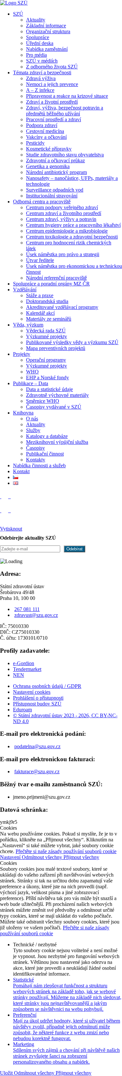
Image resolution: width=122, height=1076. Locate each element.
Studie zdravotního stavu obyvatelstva (65, 154)
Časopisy (35, 448)
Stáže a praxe (39, 295)
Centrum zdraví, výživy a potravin (61, 219)
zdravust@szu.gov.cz (36, 615)
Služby (33, 430)
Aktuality (35, 19)
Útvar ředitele (40, 260)
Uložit (7, 1073)
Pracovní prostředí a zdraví (53, 119)
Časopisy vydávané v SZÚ (53, 407)
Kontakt (21, 471)
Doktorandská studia (47, 301)
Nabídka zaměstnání (47, 49)
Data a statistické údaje (49, 389)
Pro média (36, 55)
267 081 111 (27, 609)
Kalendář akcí (40, 313)
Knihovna (23, 412)
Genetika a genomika (48, 166)
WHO (32, 371)
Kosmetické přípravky (49, 149)
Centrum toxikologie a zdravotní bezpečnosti (72, 237)
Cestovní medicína (45, 131)
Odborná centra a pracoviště (42, 201)
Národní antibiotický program (56, 172)
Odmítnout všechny (42, 857)
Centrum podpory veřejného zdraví (62, 207)
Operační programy (46, 360)
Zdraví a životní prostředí (52, 102)
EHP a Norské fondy (47, 377)
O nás (32, 418)
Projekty (21, 354)
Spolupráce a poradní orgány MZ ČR (51, 283)
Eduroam (22, 709)
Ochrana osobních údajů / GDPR (47, 686)
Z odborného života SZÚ (52, 66)
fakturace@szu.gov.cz (37, 771)
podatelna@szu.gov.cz (37, 746)
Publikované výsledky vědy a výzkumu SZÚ (72, 342)
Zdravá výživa (41, 78)
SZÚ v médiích (42, 61)
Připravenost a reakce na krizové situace (67, 96)
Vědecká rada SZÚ (46, 330)
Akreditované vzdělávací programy (62, 307)
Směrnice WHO (42, 401)
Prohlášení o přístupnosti (38, 698)
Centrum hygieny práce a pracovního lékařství (73, 225)
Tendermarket (27, 669)
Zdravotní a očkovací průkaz (55, 160)
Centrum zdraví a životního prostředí (63, 213)
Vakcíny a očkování (46, 137)
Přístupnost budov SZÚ (37, 703)
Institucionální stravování (51, 195)
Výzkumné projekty (46, 336)
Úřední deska (39, 43)
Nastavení (11, 857)
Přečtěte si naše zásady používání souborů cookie (66, 851)
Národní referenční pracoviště (56, 278)
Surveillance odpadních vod (54, 190)
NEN (18, 675)
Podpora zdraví (41, 125)
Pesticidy (35, 143)
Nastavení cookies (31, 692)
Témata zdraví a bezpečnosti (42, 72)
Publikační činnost (45, 454)
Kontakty (35, 459)
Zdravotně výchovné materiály (57, 395)
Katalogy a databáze (47, 436)
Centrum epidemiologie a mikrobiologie (67, 231)
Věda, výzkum (28, 324)
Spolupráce (37, 37)
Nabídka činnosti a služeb (39, 465)
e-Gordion (23, 663)
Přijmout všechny (81, 857)
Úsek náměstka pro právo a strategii (62, 254)
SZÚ (18, 14)
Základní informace (46, 25)
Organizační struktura (48, 31)
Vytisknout (11, 528)
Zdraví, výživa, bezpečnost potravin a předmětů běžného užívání (64, 110)
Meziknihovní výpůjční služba (57, 442)
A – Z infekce (40, 90)
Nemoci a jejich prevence (52, 84)
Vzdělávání (24, 289)
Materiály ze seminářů (48, 319)
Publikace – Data (30, 383)
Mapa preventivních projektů (55, 348)
